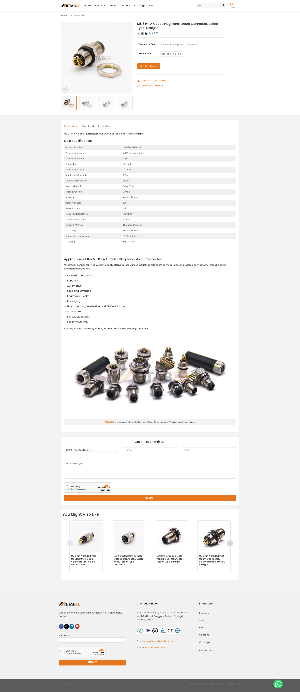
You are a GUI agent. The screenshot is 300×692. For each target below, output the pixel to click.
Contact (125, 5)
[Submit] (222, 5)
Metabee (110, 421)
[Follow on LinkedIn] (71, 626)
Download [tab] (88, 126)
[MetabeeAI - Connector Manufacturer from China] (70, 5)
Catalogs (139, 5)
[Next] (127, 57)
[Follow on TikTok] (66, 626)
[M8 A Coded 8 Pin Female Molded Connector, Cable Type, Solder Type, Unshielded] (129, 537)
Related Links (206, 650)
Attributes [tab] (104, 126)
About (113, 5)
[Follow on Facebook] (61, 626)
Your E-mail (64, 635)
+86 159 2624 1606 (155, 647)
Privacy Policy (216, 683)
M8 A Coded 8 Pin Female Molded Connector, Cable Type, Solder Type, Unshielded (128, 560)
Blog (151, 5)
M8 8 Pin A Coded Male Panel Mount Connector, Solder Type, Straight (170, 559)
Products (100, 5)
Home (87, 5)
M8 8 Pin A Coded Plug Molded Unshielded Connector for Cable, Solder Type (83, 560)
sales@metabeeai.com (159, 641)
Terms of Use (233, 683)
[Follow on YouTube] (77, 626)
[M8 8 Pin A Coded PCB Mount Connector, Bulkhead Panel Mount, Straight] (214, 537)
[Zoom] (65, 89)
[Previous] (66, 57)
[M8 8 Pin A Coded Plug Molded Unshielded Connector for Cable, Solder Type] (86, 537)
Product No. (145, 53)
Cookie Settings (198, 683)
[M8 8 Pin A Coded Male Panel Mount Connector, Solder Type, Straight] (171, 537)
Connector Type (147, 44)
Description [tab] (71, 126)
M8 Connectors (77, 15)
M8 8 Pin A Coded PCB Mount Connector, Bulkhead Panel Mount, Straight (212, 560)
